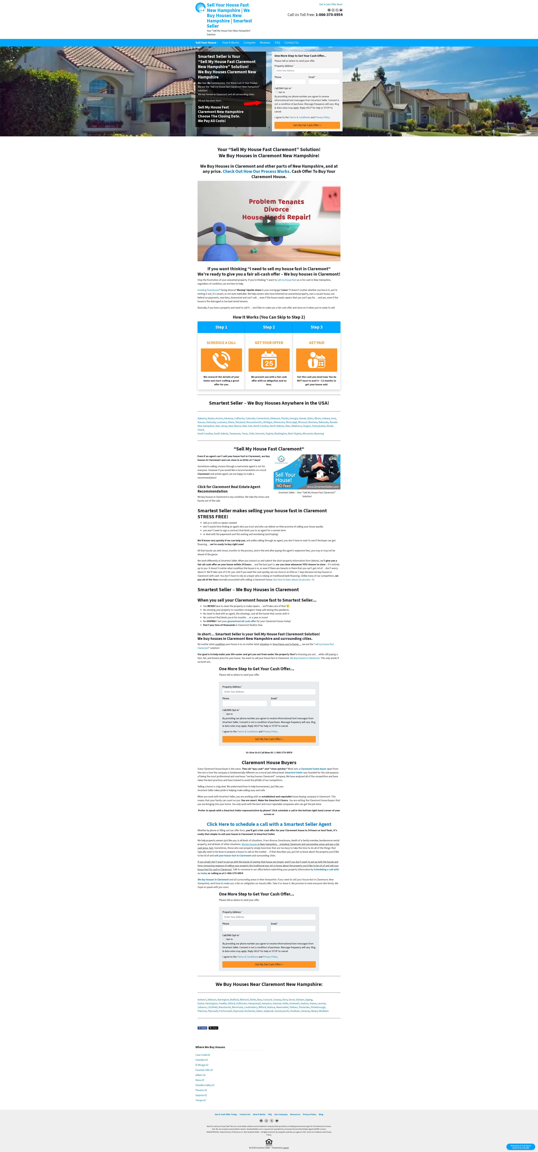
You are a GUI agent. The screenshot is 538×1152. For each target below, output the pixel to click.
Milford (262, 1007)
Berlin (253, 999)
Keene (313, 1003)
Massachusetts (254, 422)
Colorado (250, 418)
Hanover (277, 1003)
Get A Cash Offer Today (226, 1114)
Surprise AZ (201, 1095)
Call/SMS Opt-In (283, 88)
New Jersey (221, 426)
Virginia (269, 433)
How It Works (230, 43)
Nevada (334, 422)
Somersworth (282, 1011)
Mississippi (291, 422)
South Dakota (221, 433)
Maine (231, 422)
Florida (284, 418)
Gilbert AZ (200, 1075)
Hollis (285, 1003)
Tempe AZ (200, 1100)
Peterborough (318, 1007)
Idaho (310, 418)
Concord (267, 999)
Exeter (201, 1003)
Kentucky (211, 422)
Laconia (321, 1003)
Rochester (249, 1011)
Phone (277, 77)
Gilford (231, 1003)
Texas (245, 433)
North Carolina (261, 426)
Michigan (268, 422)
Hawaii (302, 418)
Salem (259, 1011)
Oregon (307, 426)
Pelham (294, 1007)
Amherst (202, 999)
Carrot (286, 1147)
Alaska (211, 418)
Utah (251, 433)
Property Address (284, 66)
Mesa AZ (199, 1080)
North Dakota (277, 426)
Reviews (265, 43)
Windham (324, 1011)
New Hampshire (206, 426)
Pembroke (304, 1007)
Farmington (211, 1003)
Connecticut (262, 418)
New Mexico (235, 426)
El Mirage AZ (201, 1065)
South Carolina (205, 433)
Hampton (267, 1003)
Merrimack (237, 1007)
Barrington (223, 999)
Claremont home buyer (313, 769)
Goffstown (241, 1003)
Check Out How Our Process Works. (257, 171)
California (239, 418)
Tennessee (235, 433)
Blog (321, 1114)
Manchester (225, 1007)
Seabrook (268, 1011)
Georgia (293, 418)
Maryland (240, 422)
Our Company (281, 1114)
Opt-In (282, 92)
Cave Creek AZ (202, 1055)
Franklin (223, 1003)
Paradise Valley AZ (204, 1085)
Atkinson (211, 999)
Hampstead (254, 1003)
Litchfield (212, 1007)
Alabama (202, 418)
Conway (277, 999)
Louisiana (222, 422)
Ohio (287, 426)
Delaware (275, 418)
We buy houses (249, 844)
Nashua (271, 1007)
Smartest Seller (294, 772)
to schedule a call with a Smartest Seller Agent (269, 824)
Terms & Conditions (299, 117)
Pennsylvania (318, 426)
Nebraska (323, 422)
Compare (249, 43)
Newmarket (282, 1007)
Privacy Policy (322, 117)
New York (247, 426)
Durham (300, 999)
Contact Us (292, 43)
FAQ (277, 43)
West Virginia (295, 433)
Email (312, 77)
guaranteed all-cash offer (241, 621)
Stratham (295, 1011)
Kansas (201, 422)
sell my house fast (286, 280)
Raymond (238, 1011)
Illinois (317, 418)
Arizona (219, 418)
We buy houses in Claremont (305, 658)
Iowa (333, 418)
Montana (312, 422)
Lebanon (202, 1007)
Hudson (305, 1003)
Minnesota (279, 422)
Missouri (302, 422)
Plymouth (213, 1011)
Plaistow (202, 1011)
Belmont (244, 999)
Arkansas (228, 418)
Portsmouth (225, 1011)
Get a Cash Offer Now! (331, 4)
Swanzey (305, 1011)
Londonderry (250, 1007)
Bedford (234, 999)
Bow (259, 999)
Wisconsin (308, 433)
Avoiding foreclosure (208, 290)
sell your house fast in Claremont (232, 855)
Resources (295, 1114)
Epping (308, 999)
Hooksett (294, 1003)
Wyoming (319, 433)
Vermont (259, 433)
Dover (292, 999)
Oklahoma (296, 426)
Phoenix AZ (201, 1090)
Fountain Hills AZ (204, 1070)
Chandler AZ (201, 1060)
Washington (280, 433)
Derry (285, 999)
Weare (314, 1011)
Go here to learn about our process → (293, 579)
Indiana (326, 418)
